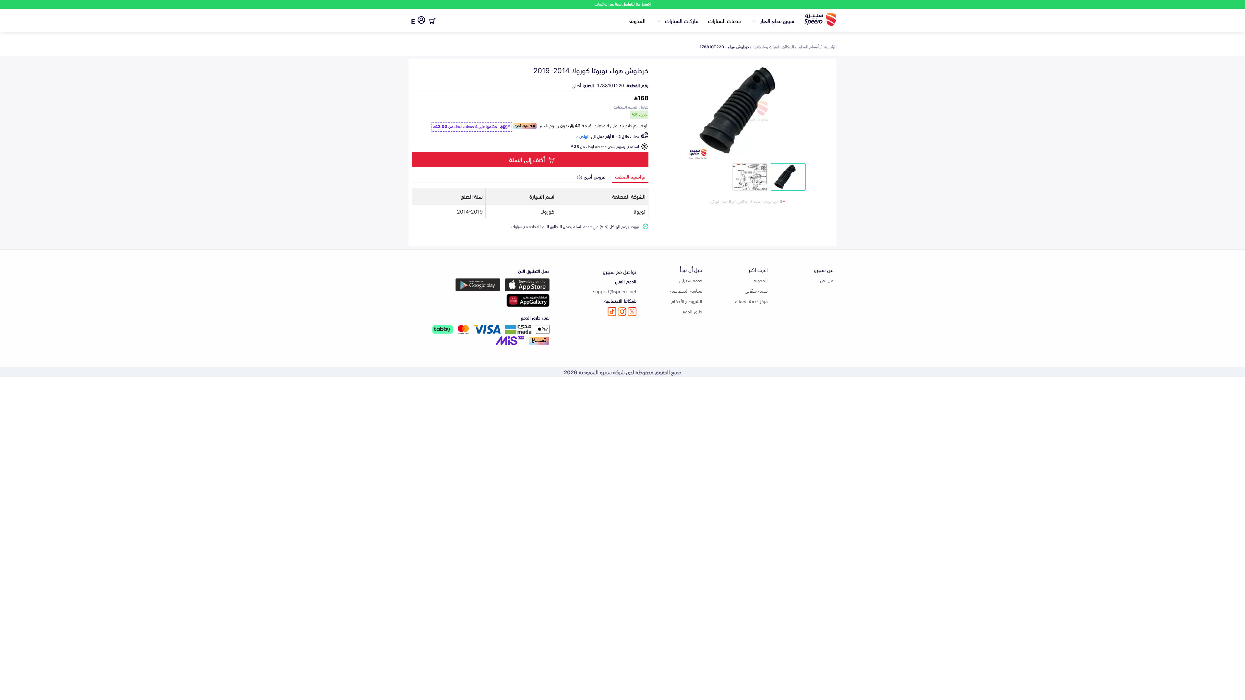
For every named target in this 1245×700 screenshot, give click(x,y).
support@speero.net (614, 291)
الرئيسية (830, 46)
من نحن (826, 280)
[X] (632, 311)
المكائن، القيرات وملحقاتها (773, 46)
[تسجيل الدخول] (421, 21)
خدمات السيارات (724, 20)
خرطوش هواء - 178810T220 (724, 46)
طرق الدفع (692, 311)
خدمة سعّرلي (756, 290)
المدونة (637, 20)
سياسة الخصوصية (686, 290)
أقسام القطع (809, 46)
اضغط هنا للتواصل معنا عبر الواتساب (623, 3)
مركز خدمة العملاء (751, 301)
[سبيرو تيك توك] (612, 311)
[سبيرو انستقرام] (622, 311)
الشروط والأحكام (686, 301)
